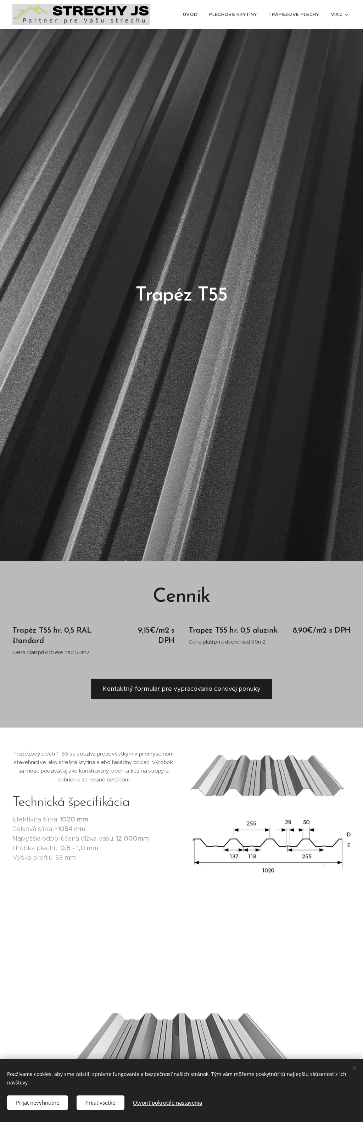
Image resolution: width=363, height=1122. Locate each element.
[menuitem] (192, 14)
